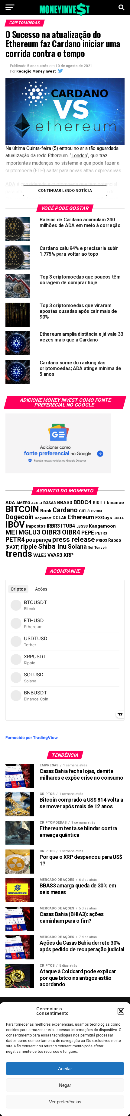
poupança (38, 540)
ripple (29, 546)
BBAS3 (64, 502)
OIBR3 (51, 532)
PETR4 (15, 539)
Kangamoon (102, 526)
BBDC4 (82, 502)
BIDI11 (99, 502)
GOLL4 (118, 518)
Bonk (45, 510)
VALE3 (39, 555)
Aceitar (65, 1068)
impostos (36, 526)
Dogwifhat (43, 518)
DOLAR (60, 517)
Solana (77, 546)
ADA (10, 502)
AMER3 (23, 502)
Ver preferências (65, 1101)
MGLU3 (29, 532)
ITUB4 (68, 526)
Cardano (65, 510)
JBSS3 (82, 526)
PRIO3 (101, 540)
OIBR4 (71, 532)
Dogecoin (19, 517)
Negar (65, 1085)
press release (73, 539)
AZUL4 (36, 503)
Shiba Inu (52, 546)
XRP (68, 555)
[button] (121, 1011)
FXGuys (103, 517)
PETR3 (101, 533)
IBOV (15, 524)
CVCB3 (96, 511)
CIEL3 (84, 511)
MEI (11, 532)
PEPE (87, 532)
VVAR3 (54, 555)
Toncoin (101, 548)
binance (115, 502)
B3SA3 (49, 502)
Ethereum (81, 517)
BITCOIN (22, 509)
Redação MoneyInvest (36, 71)
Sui (90, 548)
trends (18, 554)
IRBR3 (53, 526)
